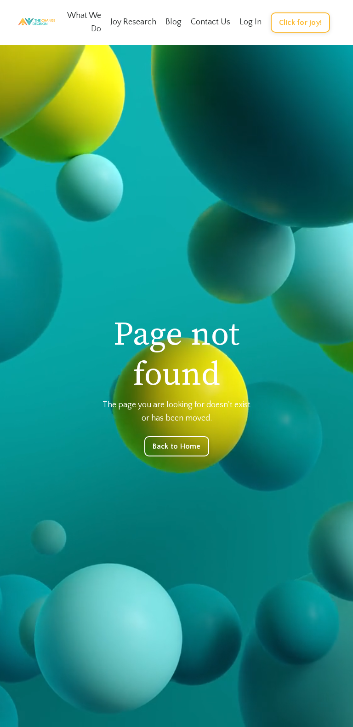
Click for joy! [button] (300, 22)
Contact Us (210, 22)
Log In (250, 22)
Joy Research (133, 22)
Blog (173, 22)
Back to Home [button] (177, 446)
